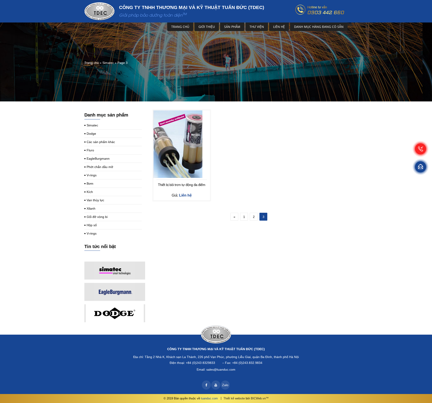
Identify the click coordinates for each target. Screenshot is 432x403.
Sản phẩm (232, 27)
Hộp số (92, 225)
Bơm (90, 183)
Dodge (91, 133)
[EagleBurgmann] (114, 292)
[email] (420, 167)
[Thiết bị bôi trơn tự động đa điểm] (181, 144)
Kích (90, 192)
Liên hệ (279, 27)
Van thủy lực (95, 200)
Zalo (225, 385)
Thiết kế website (234, 398)
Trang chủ (180, 27)
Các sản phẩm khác (101, 142)
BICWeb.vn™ (260, 398)
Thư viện (257, 27)
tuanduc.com (209, 398)
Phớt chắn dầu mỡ (100, 167)
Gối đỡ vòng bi (97, 217)
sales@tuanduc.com (220, 369)
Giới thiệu (206, 27)
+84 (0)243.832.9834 (247, 363)
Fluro (90, 150)
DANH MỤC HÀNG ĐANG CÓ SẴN (319, 27)
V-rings (92, 175)
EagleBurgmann (98, 158)
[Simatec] (114, 271)
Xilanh (91, 208)
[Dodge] (114, 313)
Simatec (108, 63)
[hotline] (420, 149)
